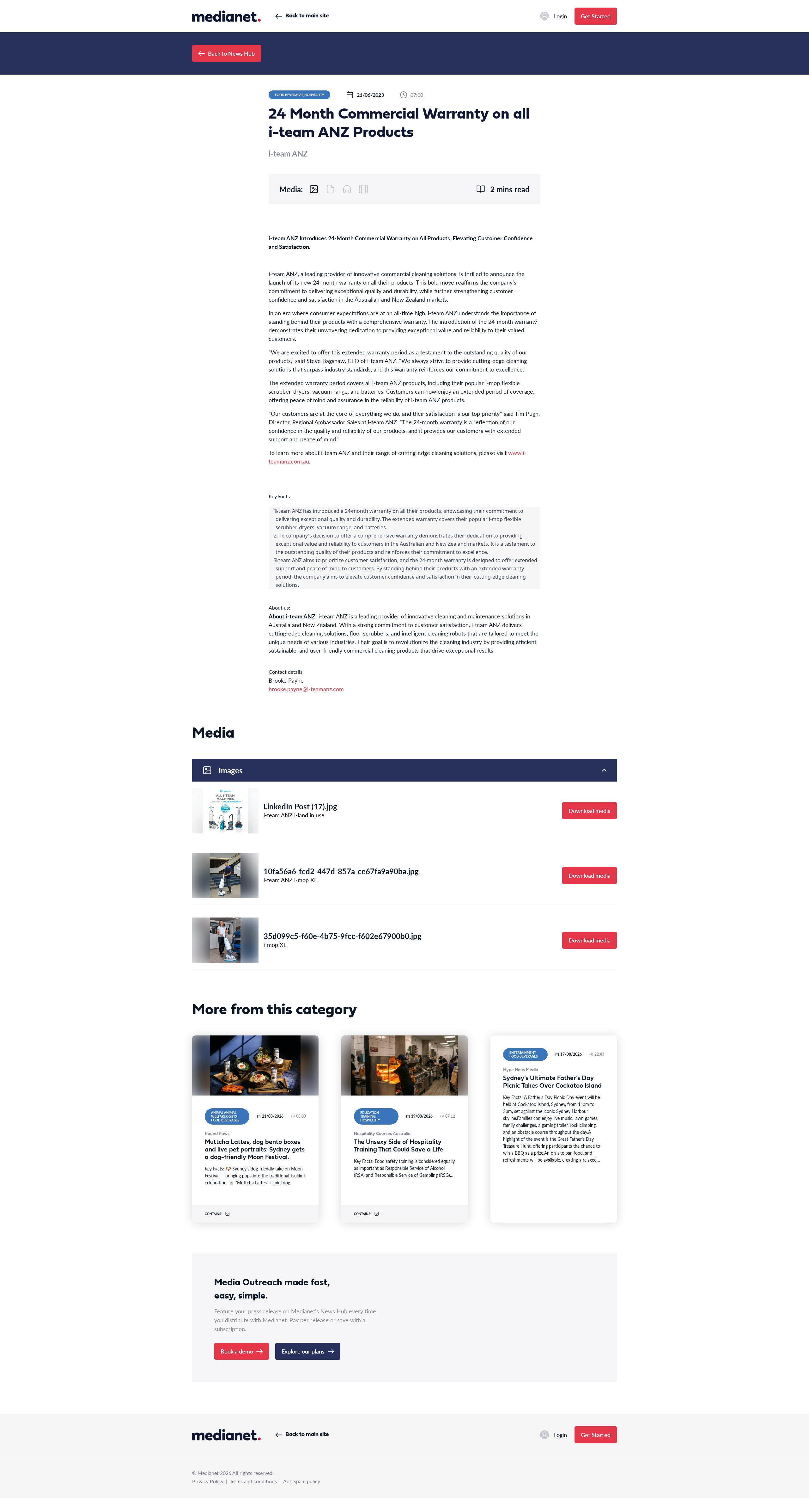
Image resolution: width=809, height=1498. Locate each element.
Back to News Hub (231, 53)
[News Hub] (226, 16)
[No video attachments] (363, 189)
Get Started (596, 16)
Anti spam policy (301, 1481)
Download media (590, 810)
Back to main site (307, 16)
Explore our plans (303, 1351)
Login (560, 16)
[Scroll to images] (314, 189)
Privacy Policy (207, 1481)
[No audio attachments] (347, 189)
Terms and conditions (253, 1481)
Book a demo (237, 1351)
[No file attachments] (330, 189)
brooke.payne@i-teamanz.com (306, 689)
